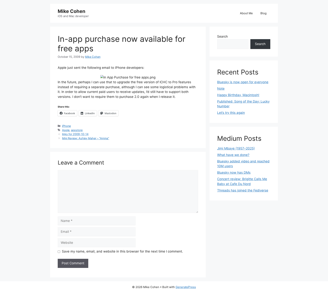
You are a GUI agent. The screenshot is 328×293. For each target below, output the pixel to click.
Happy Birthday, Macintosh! (238, 95)
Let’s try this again (231, 113)
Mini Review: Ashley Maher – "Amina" (85, 138)
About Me (246, 13)
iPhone (66, 125)
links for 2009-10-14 (75, 134)
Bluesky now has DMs (234, 172)
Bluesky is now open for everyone (242, 82)
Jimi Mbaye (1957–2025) (236, 148)
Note (221, 88)
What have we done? (233, 155)
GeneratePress (186, 287)
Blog (263, 13)
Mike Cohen (71, 11)
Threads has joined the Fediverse (242, 190)
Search (222, 36)
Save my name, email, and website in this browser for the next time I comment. (122, 251)
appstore (77, 130)
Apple (65, 130)
